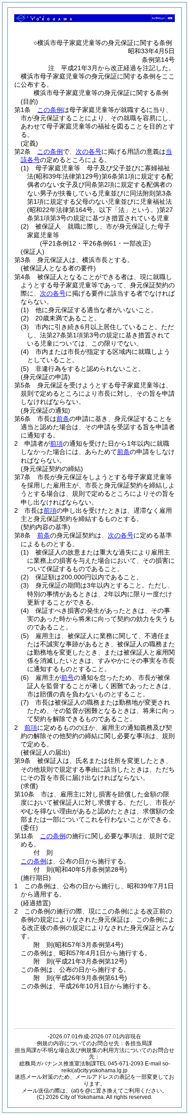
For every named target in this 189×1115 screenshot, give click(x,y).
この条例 (50, 109)
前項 (56, 443)
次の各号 (88, 151)
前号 (67, 677)
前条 (62, 418)
